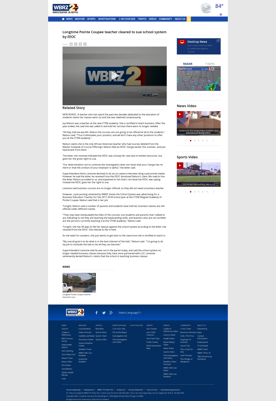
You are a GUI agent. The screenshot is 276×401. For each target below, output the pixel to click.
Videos (152, 19)
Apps (199, 332)
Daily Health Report (67, 346)
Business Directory (188, 332)
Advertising (202, 328)
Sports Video (101, 339)
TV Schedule (202, 345)
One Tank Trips (153, 338)
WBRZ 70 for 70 (203, 353)
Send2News (67, 368)
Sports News (101, 332)
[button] (114, 75)
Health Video (169, 338)
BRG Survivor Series (67, 339)
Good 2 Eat (185, 345)
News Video (67, 361)
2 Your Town (185, 328)
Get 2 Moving (67, 351)
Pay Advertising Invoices (170, 390)
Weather (80, 19)
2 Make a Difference (66, 333)
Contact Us (121, 390)
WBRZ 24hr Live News (170, 369)
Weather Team (85, 349)
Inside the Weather (83, 360)
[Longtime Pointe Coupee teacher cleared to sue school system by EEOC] (79, 282)
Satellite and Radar (87, 336)
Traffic (142, 19)
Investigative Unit (120, 336)
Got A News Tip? (69, 354)
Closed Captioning (73, 390)
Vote (64, 378)
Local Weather (85, 328)
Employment (202, 342)
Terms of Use (151, 390)
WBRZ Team (202, 349)
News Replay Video (169, 343)
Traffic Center (152, 342)
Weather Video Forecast (169, 362)
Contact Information (202, 337)
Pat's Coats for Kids (186, 350)
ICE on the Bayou (120, 332)
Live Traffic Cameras (151, 333)
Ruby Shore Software (100, 399)
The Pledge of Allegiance (186, 360)
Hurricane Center (86, 339)
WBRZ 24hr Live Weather (85, 354)
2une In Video (169, 335)
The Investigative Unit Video (120, 340)
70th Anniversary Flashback (204, 357)
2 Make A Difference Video (170, 330)
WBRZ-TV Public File (105, 390)
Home (63, 19)
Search (188, 19)
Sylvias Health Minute (67, 373)
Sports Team (101, 336)
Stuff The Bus (186, 355)
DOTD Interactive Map (153, 347)
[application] (115, 76)
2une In (65, 328)
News (69, 19)
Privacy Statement (136, 390)
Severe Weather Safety (86, 344)
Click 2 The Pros (187, 336)
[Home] (69, 8)
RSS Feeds (66, 365)
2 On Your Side (127, 19)
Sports (91, 19)
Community (165, 19)
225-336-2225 (124, 393)
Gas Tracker (151, 328)
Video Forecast (85, 332)
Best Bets (100, 328)
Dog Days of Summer (185, 340)
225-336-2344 (179, 393)
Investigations (107, 19)
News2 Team (67, 358)
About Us (180, 19)
